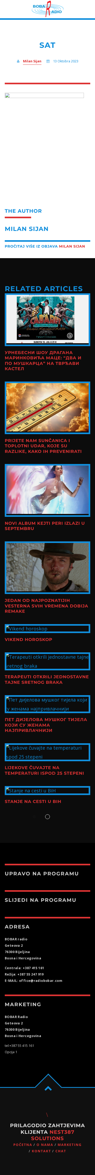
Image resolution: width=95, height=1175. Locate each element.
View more (47, 319)
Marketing (70, 1145)
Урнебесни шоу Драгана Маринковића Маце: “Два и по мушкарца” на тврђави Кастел (43, 360)
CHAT (60, 1151)
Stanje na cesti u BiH (33, 801)
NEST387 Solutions (52, 1135)
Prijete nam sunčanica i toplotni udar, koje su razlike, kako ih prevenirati (43, 446)
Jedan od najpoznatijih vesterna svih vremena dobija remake (46, 606)
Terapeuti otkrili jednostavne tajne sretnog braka (47, 680)
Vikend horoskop (29, 639)
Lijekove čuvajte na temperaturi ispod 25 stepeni (44, 770)
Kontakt (41, 1151)
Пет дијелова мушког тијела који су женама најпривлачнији (46, 725)
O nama (45, 1145)
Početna (22, 1145)
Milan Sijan (32, 61)
